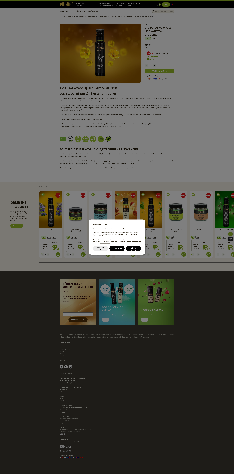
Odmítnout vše (117, 248)
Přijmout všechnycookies (133, 248)
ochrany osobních (105, 243)
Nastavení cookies (100, 248)
